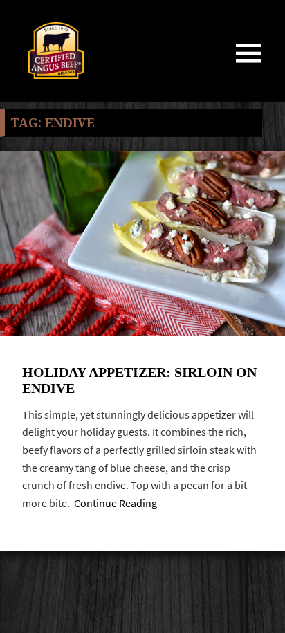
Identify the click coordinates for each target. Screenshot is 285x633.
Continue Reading (115, 503)
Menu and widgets (249, 67)
